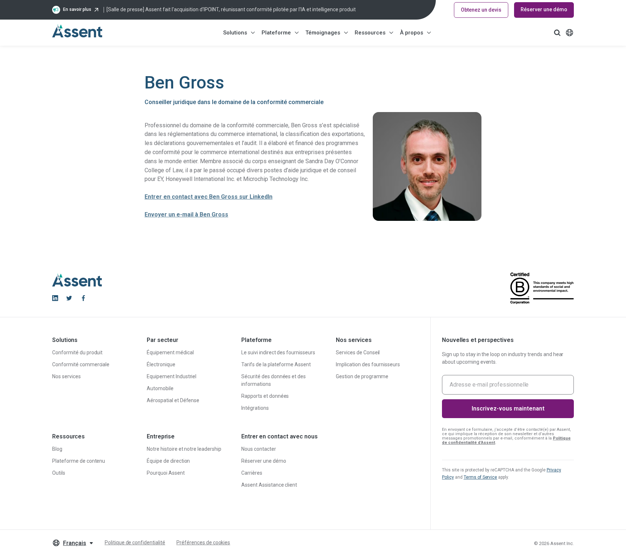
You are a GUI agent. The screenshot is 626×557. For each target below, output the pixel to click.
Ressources (370, 32)
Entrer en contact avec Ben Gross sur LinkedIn (208, 196)
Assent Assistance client (269, 485)
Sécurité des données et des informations (273, 380)
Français (74, 543)
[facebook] (83, 298)
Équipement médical (170, 352)
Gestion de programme (362, 376)
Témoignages (322, 32)
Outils (58, 473)
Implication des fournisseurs (368, 364)
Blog (57, 449)
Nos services (66, 376)
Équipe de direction (168, 461)
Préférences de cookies (203, 542)
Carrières (251, 473)
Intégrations (255, 408)
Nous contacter (258, 449)
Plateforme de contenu (78, 461)
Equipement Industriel (171, 376)
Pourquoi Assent (166, 473)
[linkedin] (55, 298)
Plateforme (276, 32)
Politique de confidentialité (135, 542)
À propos (411, 32)
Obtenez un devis (481, 10)
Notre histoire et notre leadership (184, 449)
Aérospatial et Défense (173, 400)
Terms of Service (480, 477)
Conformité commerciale (80, 364)
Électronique (161, 364)
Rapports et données (265, 396)
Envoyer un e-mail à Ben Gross (186, 214)
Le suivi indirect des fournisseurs (278, 352)
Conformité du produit (77, 352)
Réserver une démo (544, 9)
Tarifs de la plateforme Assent (276, 364)
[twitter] (69, 298)
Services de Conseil (358, 352)
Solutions (235, 32)
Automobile (160, 388)
